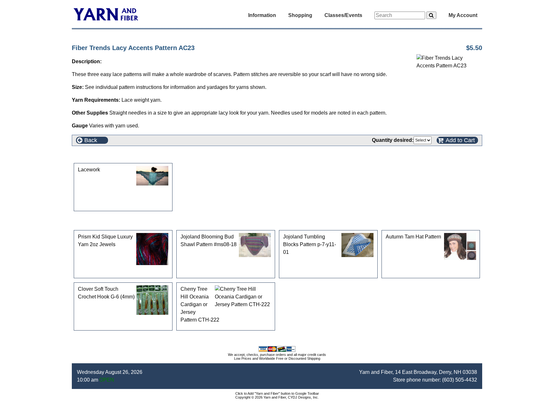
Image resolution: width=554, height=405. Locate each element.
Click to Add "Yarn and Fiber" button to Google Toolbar (277, 393)
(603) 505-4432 (459, 380)
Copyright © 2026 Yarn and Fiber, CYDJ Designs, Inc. (277, 397)
